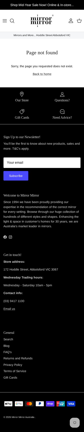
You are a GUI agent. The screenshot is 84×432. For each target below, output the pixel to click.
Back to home (42, 74)
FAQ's (7, 352)
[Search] (14, 21)
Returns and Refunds (18, 358)
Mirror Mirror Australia (23, 417)
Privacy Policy (12, 364)
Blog (6, 345)
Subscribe (16, 176)
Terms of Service (14, 371)
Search (8, 339)
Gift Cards (10, 377)
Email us (9, 308)
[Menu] (4, 21)
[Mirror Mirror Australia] (42, 21)
